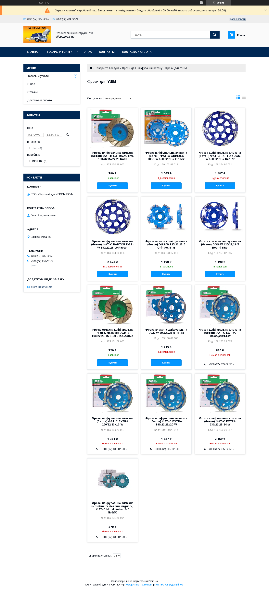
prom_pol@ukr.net (41, 286)
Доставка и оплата (136, 51)
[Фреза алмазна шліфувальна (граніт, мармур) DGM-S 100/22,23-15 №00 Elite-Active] (112, 305)
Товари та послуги (107, 68)
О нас (87, 51)
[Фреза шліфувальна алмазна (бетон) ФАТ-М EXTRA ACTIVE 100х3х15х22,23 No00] (112, 128)
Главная (33, 51)
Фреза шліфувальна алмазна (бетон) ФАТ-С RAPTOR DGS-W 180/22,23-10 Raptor (112, 244)
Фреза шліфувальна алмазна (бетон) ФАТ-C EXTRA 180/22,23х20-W (166, 421)
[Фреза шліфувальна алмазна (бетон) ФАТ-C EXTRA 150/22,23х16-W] (112, 393)
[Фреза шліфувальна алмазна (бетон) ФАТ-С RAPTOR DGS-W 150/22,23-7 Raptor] (220, 128)
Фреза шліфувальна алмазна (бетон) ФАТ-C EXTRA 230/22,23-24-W (220, 421)
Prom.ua (153, 581)
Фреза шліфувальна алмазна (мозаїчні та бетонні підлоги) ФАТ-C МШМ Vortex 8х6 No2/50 (112, 507)
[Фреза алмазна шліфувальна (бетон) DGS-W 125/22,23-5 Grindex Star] (166, 216)
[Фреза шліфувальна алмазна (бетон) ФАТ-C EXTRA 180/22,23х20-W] (166, 393)
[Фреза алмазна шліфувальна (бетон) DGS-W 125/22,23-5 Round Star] (220, 216)
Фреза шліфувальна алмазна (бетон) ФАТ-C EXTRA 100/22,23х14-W (220, 333)
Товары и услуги (59, 51)
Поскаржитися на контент (138, 584)
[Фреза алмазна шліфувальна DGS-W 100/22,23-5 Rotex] (166, 305)
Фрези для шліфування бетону (142, 68)
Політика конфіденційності (169, 584)
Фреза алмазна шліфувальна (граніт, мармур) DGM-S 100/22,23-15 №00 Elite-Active (112, 333)
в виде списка (244, 98)
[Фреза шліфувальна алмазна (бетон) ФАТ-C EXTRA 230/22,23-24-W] (220, 393)
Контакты (107, 51)
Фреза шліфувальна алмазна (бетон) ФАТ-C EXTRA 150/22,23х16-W (112, 421)
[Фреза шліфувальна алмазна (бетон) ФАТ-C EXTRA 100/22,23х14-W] (220, 305)
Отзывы (32, 92)
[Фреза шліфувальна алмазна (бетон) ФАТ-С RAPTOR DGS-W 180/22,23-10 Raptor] (112, 216)
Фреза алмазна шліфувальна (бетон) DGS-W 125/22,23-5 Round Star (220, 244)
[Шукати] (215, 35)
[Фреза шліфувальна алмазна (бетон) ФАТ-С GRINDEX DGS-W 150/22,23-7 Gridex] (166, 128)
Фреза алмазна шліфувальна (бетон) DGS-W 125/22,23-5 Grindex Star (166, 244)
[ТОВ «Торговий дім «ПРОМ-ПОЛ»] (37, 41)
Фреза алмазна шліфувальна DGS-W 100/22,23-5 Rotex (166, 331)
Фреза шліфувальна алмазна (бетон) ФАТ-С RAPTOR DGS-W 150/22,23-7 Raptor (220, 156)
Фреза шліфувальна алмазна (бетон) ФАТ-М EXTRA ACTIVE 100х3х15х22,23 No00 (112, 156)
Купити (113, 185)
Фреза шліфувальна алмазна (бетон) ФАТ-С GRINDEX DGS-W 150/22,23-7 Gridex (166, 156)
